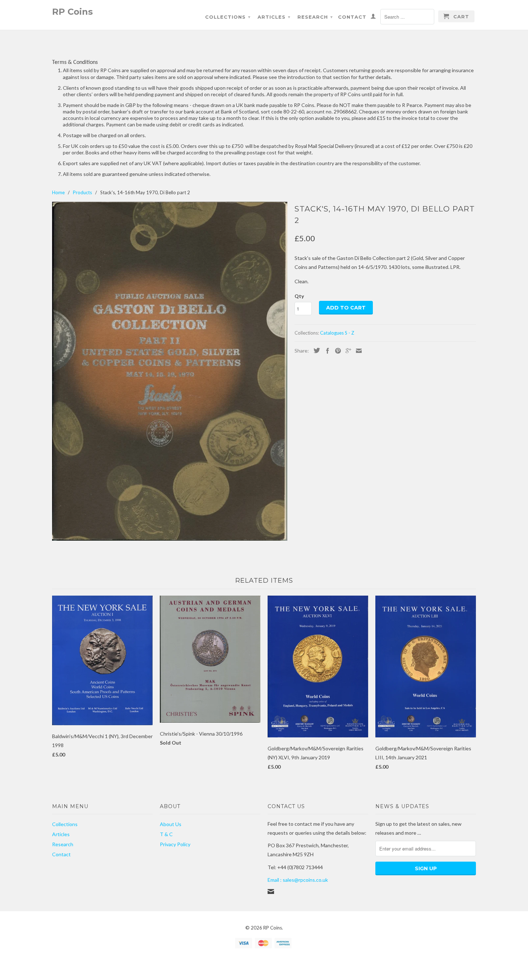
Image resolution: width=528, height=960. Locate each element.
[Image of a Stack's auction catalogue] (169, 371)
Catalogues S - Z (337, 333)
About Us (170, 824)
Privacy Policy (175, 844)
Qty (299, 296)
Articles (274, 17)
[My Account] (373, 17)
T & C (166, 834)
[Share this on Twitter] (315, 350)
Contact (352, 17)
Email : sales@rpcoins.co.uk (298, 880)
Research (315, 17)
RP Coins (72, 11)
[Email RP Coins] (271, 891)
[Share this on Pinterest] (336, 351)
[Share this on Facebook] (325, 351)
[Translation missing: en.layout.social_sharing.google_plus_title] (346, 351)
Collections (228, 17)
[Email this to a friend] (357, 351)
